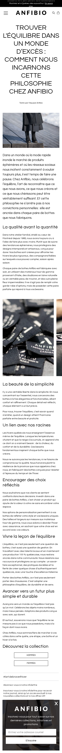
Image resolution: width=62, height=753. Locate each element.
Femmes (31, 663)
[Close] (56, 703)
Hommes (31, 655)
